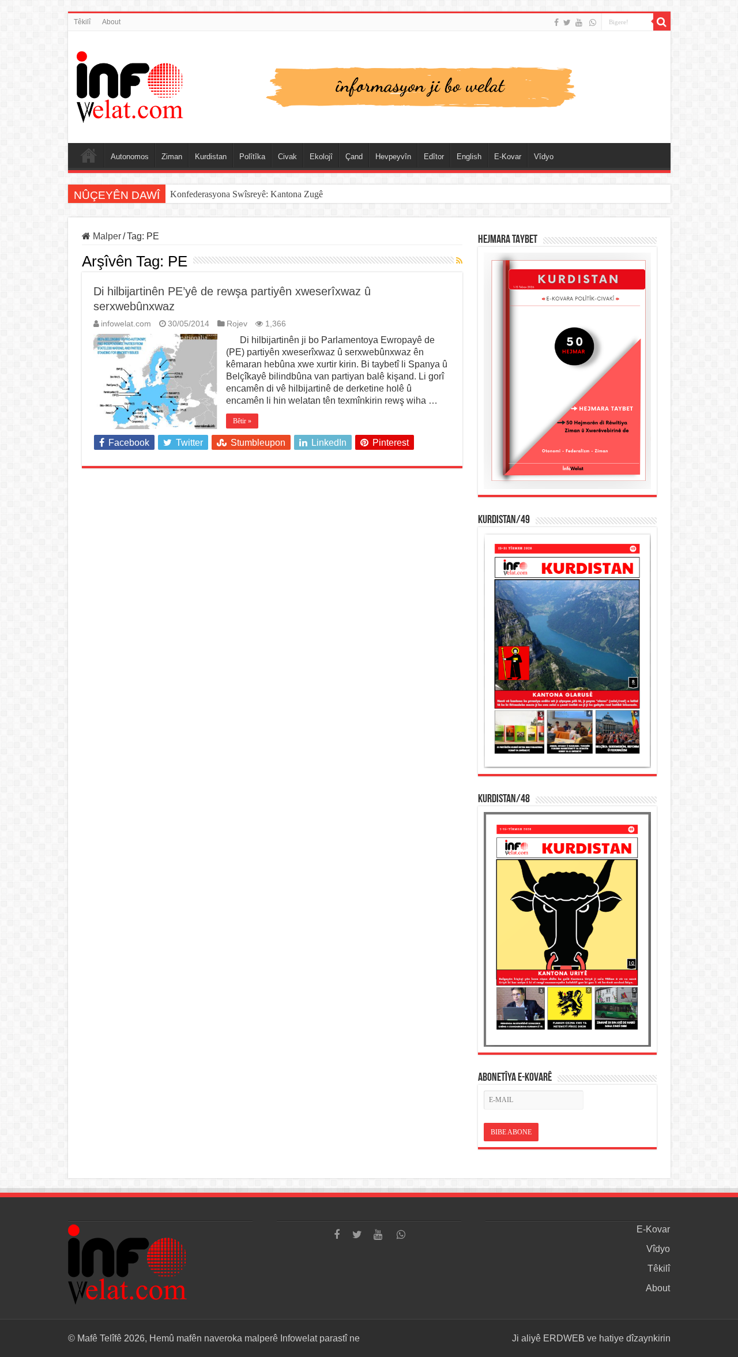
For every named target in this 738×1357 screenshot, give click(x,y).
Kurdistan (211, 156)
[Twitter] (567, 22)
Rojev (237, 323)
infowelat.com (126, 323)
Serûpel (89, 155)
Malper (106, 236)
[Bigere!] (662, 22)
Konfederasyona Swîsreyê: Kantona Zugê (246, 194)
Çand (354, 156)
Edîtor (434, 156)
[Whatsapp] (592, 22)
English (469, 156)
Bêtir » (242, 421)
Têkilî (82, 22)
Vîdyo (544, 156)
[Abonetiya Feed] (459, 260)
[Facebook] (556, 22)
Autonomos (130, 156)
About (111, 22)
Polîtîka (252, 156)
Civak (287, 156)
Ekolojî (321, 156)
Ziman (171, 156)
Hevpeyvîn (393, 156)
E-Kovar (507, 156)
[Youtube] (578, 22)
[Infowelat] (369, 85)
